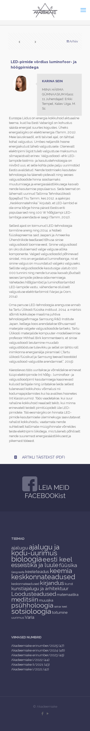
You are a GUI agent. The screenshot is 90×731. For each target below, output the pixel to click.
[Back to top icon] (79, 721)
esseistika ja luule (34, 565)
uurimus (17, 617)
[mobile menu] (83, 10)
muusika (46, 600)
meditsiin (24, 599)
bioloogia (26, 559)
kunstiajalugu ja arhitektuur (39, 588)
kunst (69, 584)
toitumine (60, 612)
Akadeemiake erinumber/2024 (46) (38, 650)
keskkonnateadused (43, 577)
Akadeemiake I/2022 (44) (30, 660)
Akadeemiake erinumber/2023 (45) (37, 655)
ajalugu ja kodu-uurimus (35, 550)
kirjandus (52, 582)
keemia (61, 571)
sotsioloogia (31, 611)
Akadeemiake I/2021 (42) (30, 669)
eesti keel (57, 559)
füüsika (68, 565)
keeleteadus (37, 571)
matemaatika (67, 594)
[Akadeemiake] (45, 9)
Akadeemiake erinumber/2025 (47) (37, 646)
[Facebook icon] (42, 713)
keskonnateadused (25, 584)
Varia (29, 617)
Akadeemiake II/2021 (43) (30, 664)
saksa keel (60, 606)
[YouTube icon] (48, 713)
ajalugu (19, 547)
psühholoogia (32, 605)
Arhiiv (73, 41)
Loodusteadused (33, 593)
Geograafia (17, 572)
